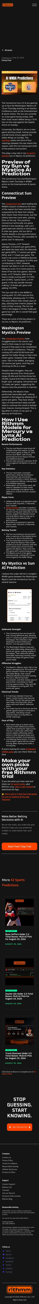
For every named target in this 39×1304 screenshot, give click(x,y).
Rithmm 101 (7, 1187)
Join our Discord (8, 1193)
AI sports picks (18, 784)
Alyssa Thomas (12, 508)
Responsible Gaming (10, 1166)
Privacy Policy (7, 1160)
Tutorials (5, 1190)
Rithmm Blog (7, 1199)
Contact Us (6, 1157)
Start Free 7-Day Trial (19, 846)
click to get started (24, 787)
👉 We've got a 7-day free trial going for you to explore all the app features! (19, 797)
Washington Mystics (15, 338)
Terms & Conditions (9, 1163)
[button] (34, 5)
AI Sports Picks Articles (11, 1196)
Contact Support (8, 1184)
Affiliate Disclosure (9, 1169)
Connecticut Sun (13, 204)
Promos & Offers (8, 1172)
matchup (6, 140)
